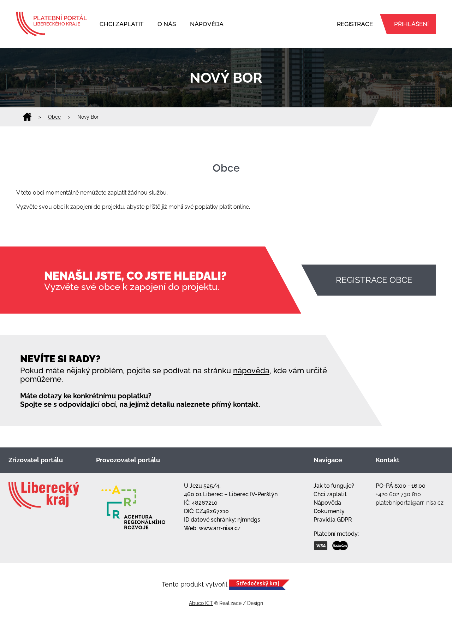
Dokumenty (329, 511)
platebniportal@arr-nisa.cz (410, 502)
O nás (166, 24)
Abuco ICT (201, 603)
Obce (54, 117)
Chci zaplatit (121, 24)
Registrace (355, 24)
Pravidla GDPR (333, 519)
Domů (27, 117)
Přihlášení (411, 24)
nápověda (251, 370)
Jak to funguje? (334, 485)
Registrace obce (374, 280)
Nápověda (207, 24)
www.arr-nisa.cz (219, 528)
